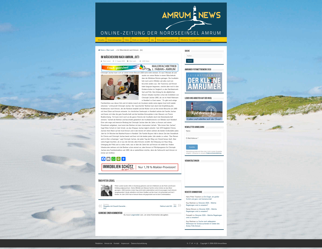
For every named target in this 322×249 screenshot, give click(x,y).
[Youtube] (197, 243)
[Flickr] (195, 243)
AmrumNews (222, 243)
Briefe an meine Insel (140, 40)
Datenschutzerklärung (213, 153)
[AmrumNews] (161, 20)
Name (188, 131)
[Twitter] (192, 243)
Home (102, 50)
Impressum (125, 243)
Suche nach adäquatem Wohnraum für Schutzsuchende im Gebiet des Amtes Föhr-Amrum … (203, 223)
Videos (127, 40)
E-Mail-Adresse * (192, 138)
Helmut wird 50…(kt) (168, 205)
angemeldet (135, 215)
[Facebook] (190, 243)
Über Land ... (111, 50)
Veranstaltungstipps (114, 40)
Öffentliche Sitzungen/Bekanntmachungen (195, 40)
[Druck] (140, 167)
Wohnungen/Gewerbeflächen (167, 40)
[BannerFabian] (140, 67)
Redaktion (99, 243)
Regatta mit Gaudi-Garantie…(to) (115, 206)
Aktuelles (101, 40)
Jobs (152, 40)
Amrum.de (108, 243)
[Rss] (188, 243)
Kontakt (116, 243)
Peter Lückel (107, 61)
